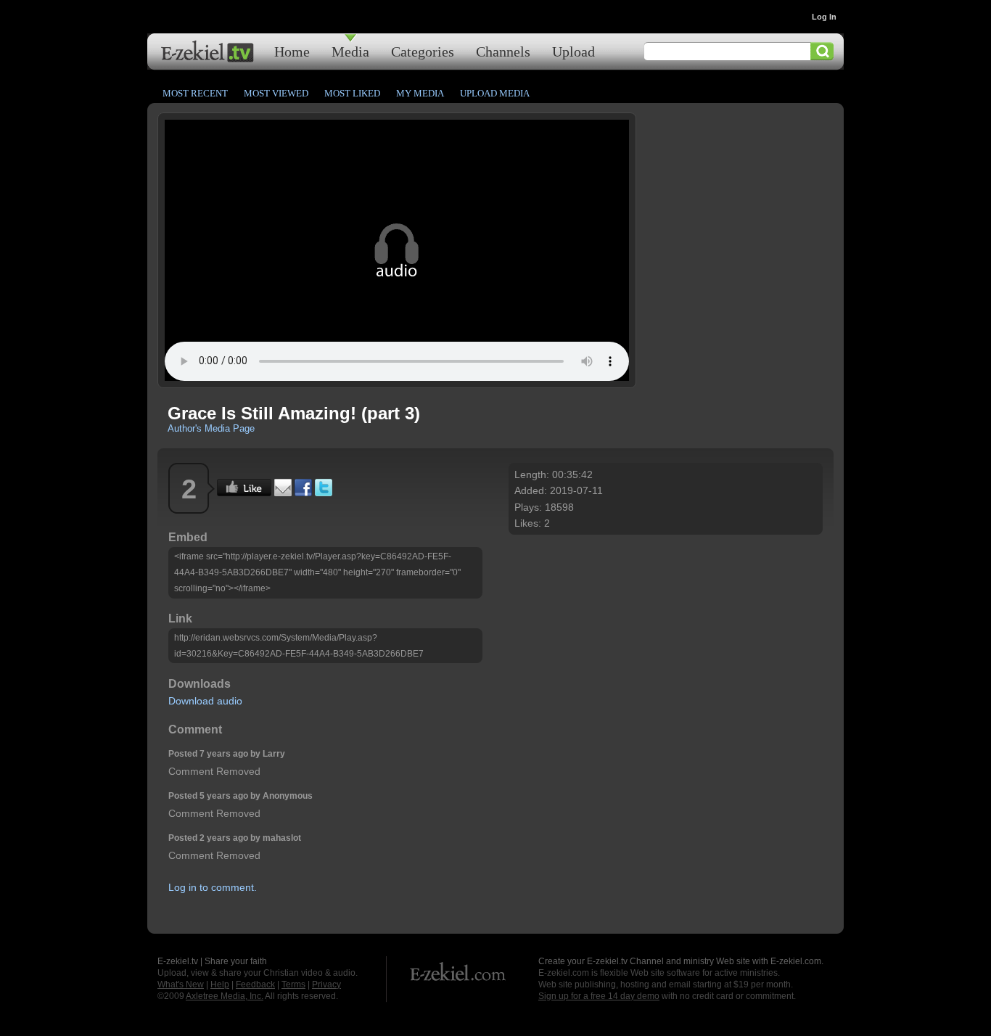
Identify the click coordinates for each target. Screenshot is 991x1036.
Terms (293, 984)
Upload (573, 51)
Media (350, 51)
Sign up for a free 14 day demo (598, 996)
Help (219, 984)
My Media (420, 93)
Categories (422, 51)
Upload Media (495, 93)
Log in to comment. (212, 887)
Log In (824, 16)
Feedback (255, 984)
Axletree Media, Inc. (224, 996)
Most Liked (352, 93)
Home (292, 51)
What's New (180, 984)
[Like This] (244, 492)
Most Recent (195, 93)
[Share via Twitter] (323, 492)
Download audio (205, 701)
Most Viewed (276, 93)
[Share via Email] (283, 492)
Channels (503, 51)
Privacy (326, 984)
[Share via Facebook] (303, 492)
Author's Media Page (211, 428)
